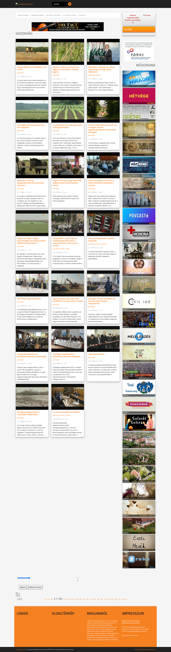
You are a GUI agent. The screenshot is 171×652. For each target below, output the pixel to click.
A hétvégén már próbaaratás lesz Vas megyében (31, 126)
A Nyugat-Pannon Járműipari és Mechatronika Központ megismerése (101, 301)
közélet (98, 75)
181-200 (107, 599)
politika (103, 244)
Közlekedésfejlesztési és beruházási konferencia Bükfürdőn (31, 355)
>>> (126, 599)
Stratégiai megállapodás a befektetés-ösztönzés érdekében (67, 355)
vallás (67, 248)
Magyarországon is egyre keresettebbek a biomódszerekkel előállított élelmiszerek (31, 241)
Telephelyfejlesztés (96, 354)
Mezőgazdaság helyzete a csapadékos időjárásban (28, 413)
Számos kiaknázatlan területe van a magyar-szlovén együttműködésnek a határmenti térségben (102, 128)
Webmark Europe (150, 649)
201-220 (114, 599)
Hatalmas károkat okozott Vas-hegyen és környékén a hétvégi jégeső (66, 69)
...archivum (81, 15)
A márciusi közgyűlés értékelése (66, 412)
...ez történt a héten (69, 15)
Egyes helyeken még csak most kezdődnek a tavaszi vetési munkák (68, 300)
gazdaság (20, 72)
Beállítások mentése (35, 587)
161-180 (100, 599)
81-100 (71, 599)
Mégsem (23, 587)
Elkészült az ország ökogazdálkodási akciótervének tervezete (30, 183)
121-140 (85, 599)
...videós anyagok (22, 15)
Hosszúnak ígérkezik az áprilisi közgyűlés (101, 239)
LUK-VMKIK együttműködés (29, 298)
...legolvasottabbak (37, 15)
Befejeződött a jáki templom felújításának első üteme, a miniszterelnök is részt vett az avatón (65, 242)
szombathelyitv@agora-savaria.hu (136, 631)
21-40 (50, 599)
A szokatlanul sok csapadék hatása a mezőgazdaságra (68, 126)
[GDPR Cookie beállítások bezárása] (16, 592)
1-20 (45, 599)
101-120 (78, 599)
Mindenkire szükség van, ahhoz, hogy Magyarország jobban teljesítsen (101, 69)
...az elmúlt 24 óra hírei (53, 15)
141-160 (93, 599)
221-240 (122, 599)
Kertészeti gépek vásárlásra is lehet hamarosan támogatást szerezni (101, 183)
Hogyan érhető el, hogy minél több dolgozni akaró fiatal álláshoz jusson (67, 183)
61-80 (65, 599)
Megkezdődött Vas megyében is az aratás (32, 68)
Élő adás (128, 29)
